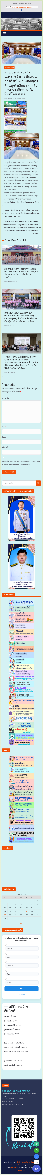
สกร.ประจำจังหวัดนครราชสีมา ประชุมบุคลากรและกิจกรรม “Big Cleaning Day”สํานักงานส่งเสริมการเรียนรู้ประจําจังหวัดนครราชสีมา (20, 317)
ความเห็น (6, 398)
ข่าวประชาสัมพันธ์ (9, 67)
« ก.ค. (21, 924)
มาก (8, 957)
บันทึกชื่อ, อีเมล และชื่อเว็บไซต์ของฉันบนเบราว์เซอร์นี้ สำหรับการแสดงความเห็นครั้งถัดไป (21, 463)
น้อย (8, 974)
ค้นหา (38, 483)
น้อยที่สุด (9, 982)
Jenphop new (22, 99)
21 (27, 911)
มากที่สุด (9, 948)
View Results (21, 994)
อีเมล (4, 437)
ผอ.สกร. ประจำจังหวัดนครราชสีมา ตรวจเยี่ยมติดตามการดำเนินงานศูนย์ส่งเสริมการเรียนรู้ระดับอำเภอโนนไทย (21, 273)
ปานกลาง (10, 965)
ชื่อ (4, 427)
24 (5, 915)
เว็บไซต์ (5, 447)
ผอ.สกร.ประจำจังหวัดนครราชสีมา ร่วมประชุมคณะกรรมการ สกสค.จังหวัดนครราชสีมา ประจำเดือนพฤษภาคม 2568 (22, 213)
